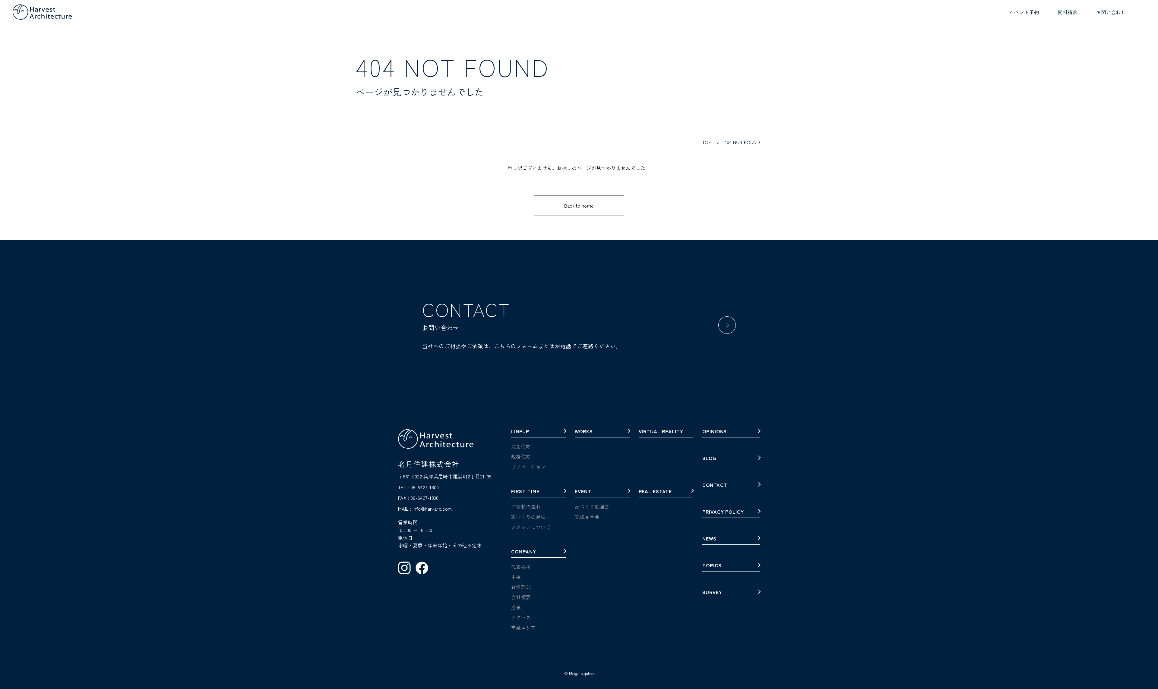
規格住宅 (521, 456)
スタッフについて (531, 527)
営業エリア (523, 627)
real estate (655, 492)
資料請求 (1067, 12)
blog (709, 459)
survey (712, 593)
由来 (516, 577)
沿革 (516, 607)
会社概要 (521, 597)
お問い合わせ (1111, 12)
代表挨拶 (521, 566)
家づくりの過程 (528, 516)
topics (712, 566)
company (523, 552)
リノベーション (528, 466)
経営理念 (521, 586)
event (583, 492)
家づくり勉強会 (592, 506)
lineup (520, 432)
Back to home (579, 205)
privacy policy (723, 512)
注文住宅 (521, 446)
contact (714, 485)
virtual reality (661, 432)
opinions (714, 432)
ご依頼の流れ (526, 506)
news (709, 539)
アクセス (521, 617)
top (707, 142)
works (584, 432)
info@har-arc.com (432, 508)
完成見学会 (587, 516)
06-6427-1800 (424, 487)
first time (525, 492)
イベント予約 (1024, 12)
